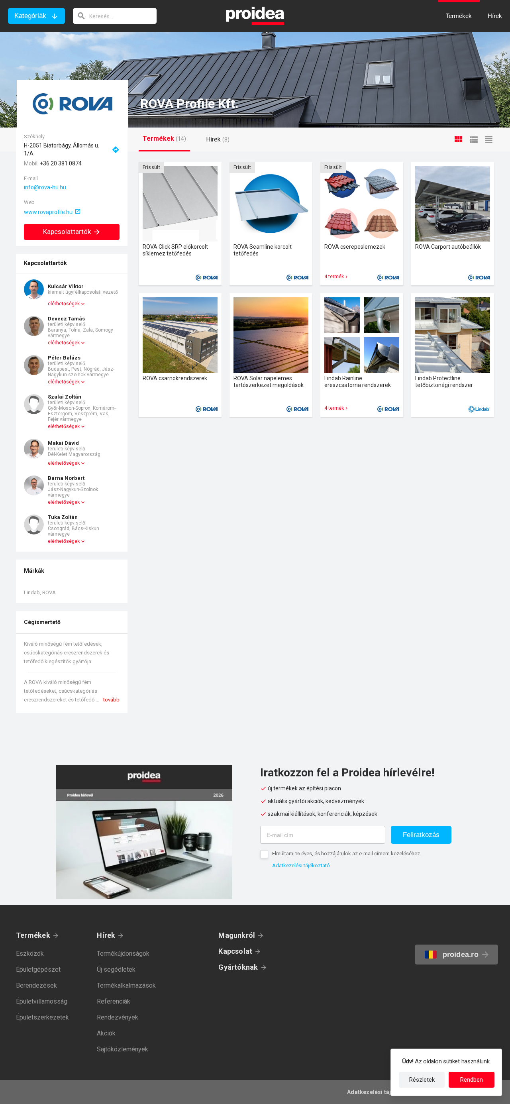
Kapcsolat (235, 951)
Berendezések (36, 985)
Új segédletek (116, 969)
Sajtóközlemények (122, 1049)
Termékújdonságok (123, 953)
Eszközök (30, 953)
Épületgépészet (38, 969)
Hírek (106, 935)
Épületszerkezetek (42, 1017)
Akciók (106, 1033)
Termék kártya (180, 223)
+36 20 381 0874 (61, 163)
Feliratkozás (421, 835)
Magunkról (236, 935)
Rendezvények (117, 1017)
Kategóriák (30, 16)
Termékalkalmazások (126, 985)
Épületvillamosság (41, 1001)
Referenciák (113, 1001)
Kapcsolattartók (67, 232)
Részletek (422, 1079)
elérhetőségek (64, 303)
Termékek (33, 935)
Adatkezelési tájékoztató (301, 865)
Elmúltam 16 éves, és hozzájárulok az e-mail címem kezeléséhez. (346, 853)
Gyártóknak (238, 967)
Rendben (471, 1079)
